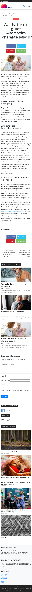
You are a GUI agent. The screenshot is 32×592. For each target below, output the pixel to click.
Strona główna (5, 14)
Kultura (2, 582)
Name (3, 376)
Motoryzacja (4, 577)
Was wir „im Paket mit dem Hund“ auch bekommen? (15, 477)
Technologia (4, 578)
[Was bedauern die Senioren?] (16, 302)
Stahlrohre (4, 537)
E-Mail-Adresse (5, 380)
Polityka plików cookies (10, 590)
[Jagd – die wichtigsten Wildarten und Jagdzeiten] (16, 440)
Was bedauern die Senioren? (12, 312)
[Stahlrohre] (16, 525)
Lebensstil (16, 19)
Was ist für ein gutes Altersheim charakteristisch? (14, 340)
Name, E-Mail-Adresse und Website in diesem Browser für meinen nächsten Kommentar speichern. (15, 391)
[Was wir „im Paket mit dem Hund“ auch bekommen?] (16, 465)
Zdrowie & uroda (5, 575)
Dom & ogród (4, 574)
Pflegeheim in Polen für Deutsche (13, 211)
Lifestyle (3, 579)
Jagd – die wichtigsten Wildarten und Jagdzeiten (15, 451)
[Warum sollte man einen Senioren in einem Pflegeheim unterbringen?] (16, 498)
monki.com (24, 590)
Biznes (2, 581)
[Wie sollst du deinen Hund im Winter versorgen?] (16, 275)
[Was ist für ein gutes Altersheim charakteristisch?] (16, 329)
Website (3, 384)
